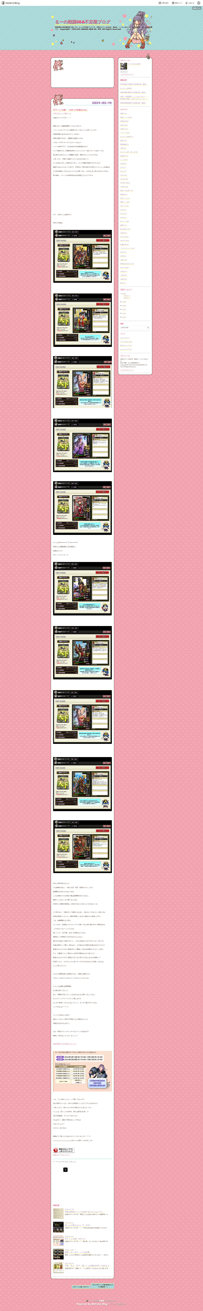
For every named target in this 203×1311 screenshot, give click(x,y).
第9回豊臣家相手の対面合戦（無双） (133, 92)
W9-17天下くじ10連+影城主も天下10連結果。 (102, 1286)
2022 (124, 309)
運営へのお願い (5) (126, 190)
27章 (54, 113)
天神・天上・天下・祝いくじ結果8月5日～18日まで (87, 1266)
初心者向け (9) (125, 229)
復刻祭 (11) (124, 156)
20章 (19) (123, 279)
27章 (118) (124, 187)
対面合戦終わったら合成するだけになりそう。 (85, 1212)
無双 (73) (123, 113)
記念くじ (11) (125, 198)
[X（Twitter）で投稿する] (65, 1170)
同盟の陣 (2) (124, 244)
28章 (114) (124, 129)
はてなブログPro (126, 349)
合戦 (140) (124, 125)
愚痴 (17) (123, 225)
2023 (124, 306)
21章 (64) (123, 275)
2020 (124, 317)
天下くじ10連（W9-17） (76, 1239)
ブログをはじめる (126, 342)
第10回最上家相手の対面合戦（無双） (134, 84)
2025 (124, 294)
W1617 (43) (124, 241)
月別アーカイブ (125, 289)
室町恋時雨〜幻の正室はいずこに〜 (65, 1044)
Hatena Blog (99, 1304)
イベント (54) (125, 133)
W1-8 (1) (123, 214)
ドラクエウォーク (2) (127, 248)
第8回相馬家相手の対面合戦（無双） (133, 103)
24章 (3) (123, 256)
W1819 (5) (124, 179)
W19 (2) (123, 210)
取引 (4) (123, 283)
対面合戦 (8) (124, 121)
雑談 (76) (123, 140)
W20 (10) (123, 175)
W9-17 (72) (124, 206)
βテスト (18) (124, 221)
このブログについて (127, 74)
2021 (124, 313)
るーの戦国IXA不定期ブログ (82, 22)
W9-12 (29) (124, 268)
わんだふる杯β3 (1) (126, 137)
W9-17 (58, 113)
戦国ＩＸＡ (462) (126, 117)
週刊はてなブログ (126, 345)
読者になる (196, 8)
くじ (62, 113)
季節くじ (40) (125, 202)
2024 (124, 302)
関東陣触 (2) (124, 144)
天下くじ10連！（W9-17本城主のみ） (70, 110)
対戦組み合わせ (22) (127, 264)
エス (73, 159)
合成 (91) (123, 164)
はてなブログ (124, 338)
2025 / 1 (127, 298)
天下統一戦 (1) (125, 183)
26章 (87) (123, 233)
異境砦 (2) (123, 194)
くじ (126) (124, 160)
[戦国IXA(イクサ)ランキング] (63, 1152)
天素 (70, 547)
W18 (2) (123, 217)
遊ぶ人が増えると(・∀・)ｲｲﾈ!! (77, 1225)
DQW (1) (123, 252)
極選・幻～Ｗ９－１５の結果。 (78, 1252)
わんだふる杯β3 (126, 88)
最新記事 (123, 80)
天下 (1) (123, 167)
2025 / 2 (127, 296)
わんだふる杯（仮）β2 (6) (129, 152)
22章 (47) (123, 271)
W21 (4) (123, 171)
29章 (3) (123, 148)
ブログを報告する (118, 1304)
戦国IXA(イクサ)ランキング (61, 1155)
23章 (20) (123, 260)
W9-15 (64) (124, 237)
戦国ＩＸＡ (67, 113)
